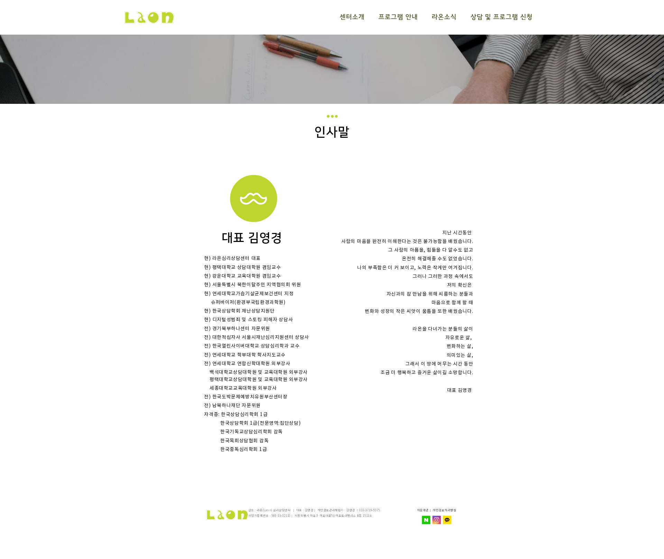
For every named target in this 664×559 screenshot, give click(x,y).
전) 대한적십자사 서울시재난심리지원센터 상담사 (256, 337)
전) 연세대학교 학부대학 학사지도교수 (244, 355)
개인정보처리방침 (444, 510)
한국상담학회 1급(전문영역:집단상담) (252, 423)
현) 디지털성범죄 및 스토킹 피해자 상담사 (248, 320)
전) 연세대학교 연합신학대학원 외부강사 (247, 364)
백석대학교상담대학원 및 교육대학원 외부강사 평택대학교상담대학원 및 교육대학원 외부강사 (256, 376)
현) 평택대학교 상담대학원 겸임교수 (242, 267)
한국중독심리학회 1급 (235, 449)
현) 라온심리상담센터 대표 (232, 259)
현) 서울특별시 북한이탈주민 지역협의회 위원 (252, 285)
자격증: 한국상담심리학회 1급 (236, 414)
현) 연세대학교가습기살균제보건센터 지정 (249, 294)
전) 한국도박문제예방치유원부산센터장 (245, 397)
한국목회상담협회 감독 (236, 441)
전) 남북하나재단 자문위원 (232, 406)
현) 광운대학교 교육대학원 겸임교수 (242, 276)
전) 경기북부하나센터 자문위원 (237, 329)
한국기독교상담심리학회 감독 (243, 432)
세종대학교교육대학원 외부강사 (241, 388)
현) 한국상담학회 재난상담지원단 (239, 311)
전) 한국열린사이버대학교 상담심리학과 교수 (251, 346)
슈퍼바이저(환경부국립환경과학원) (244, 302)
